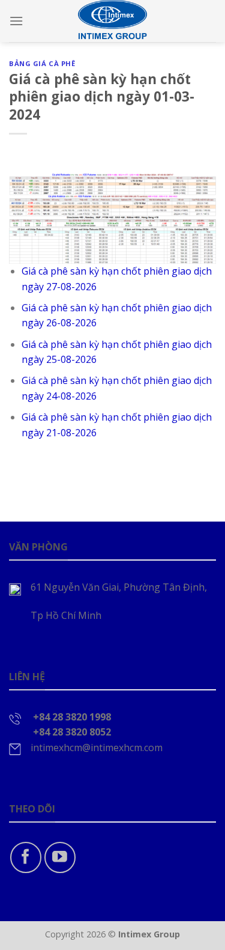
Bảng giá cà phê (42, 63)
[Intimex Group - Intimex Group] (113, 21)
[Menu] (16, 20)
